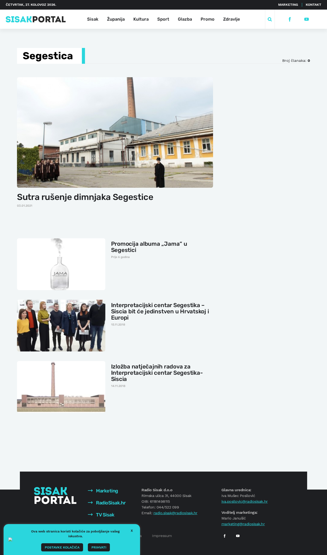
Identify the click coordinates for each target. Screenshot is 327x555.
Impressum (162, 535)
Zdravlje (231, 19)
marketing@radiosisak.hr (243, 524)
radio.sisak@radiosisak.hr (175, 513)
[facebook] (290, 19)
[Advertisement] (258, 148)
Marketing (288, 4)
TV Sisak (104, 515)
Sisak (92, 19)
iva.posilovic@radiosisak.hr (244, 501)
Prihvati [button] (98, 547)
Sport (163, 19)
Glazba (185, 19)
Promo (207, 19)
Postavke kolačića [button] (62, 547)
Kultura (141, 19)
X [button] (132, 530)
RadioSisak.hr (110, 503)
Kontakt (313, 4)
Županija (116, 19)
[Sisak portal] (36, 19)
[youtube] (306, 19)
